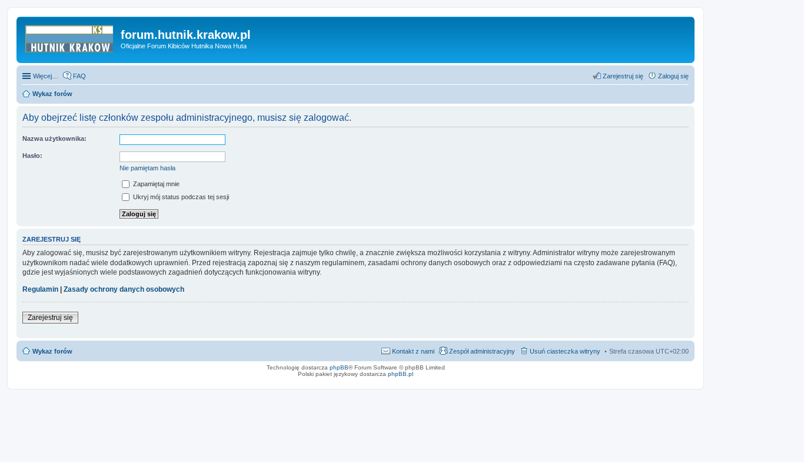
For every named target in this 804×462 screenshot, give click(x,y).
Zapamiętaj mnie (155, 183)
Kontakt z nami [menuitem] (413, 351)
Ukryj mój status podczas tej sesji (180, 196)
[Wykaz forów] (70, 38)
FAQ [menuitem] (79, 76)
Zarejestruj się (50, 318)
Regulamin (40, 289)
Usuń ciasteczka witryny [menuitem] (565, 351)
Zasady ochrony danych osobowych (124, 289)
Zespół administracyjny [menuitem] (482, 351)
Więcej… (45, 76)
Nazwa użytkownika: (54, 138)
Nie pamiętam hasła (147, 167)
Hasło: (32, 155)
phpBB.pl (400, 374)
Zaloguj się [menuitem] (673, 76)
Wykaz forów (52, 351)
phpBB (339, 367)
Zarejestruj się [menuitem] (623, 76)
